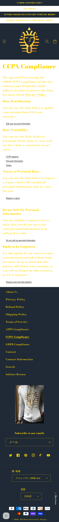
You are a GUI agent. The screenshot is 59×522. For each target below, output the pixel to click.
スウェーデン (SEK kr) (27, 478)
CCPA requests (12, 157)
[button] (4, 41)
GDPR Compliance (18, 344)
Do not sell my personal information (20, 240)
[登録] (49, 442)
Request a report (13, 198)
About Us (12, 292)
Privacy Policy (35, 95)
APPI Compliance (17, 329)
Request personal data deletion (19, 282)
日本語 (27, 496)
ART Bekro (24, 519)
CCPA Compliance (17, 337)
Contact (11, 352)
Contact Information (19, 359)
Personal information (14, 161)
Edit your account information (18, 124)
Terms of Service (16, 322)
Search (10, 367)
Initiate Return (16, 374)
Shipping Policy (16, 314)
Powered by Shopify (38, 519)
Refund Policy (15, 307)
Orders (9, 165)
